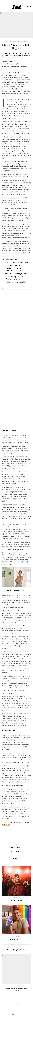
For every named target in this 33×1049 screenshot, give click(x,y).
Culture (18, 897)
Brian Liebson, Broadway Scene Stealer (16, 989)
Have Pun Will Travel (16, 939)
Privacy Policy (26, 1004)
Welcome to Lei (7, 1004)
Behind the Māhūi (16, 900)
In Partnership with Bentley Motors (18, 41)
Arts (7, 41)
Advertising (17, 1004)
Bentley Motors (21, 66)
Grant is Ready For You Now (16, 950)
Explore (18, 936)
